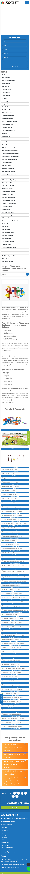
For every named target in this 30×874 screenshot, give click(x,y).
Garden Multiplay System (7, 118)
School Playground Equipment (8, 191)
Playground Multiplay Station (8, 200)
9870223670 (24, 803)
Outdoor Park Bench (6, 238)
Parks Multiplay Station (7, 206)
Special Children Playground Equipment (10, 153)
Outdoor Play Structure (7, 258)
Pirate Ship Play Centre (7, 244)
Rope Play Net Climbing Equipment (9, 121)
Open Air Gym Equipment (7, 261)
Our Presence (4, 833)
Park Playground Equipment (8, 241)
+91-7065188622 (13, 803)
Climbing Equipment (6, 144)
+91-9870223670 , (9, 867)
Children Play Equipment (7, 218)
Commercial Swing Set (7, 127)
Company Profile (5, 830)
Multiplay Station (6, 209)
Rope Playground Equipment (8, 80)
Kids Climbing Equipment (7, 139)
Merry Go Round (5, 86)
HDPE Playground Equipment (8, 147)
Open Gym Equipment (6, 165)
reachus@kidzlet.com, (8, 864)
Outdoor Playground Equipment (9, 174)
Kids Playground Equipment (8, 212)
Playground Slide (6, 83)
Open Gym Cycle (5, 226)
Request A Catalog (28, 438)
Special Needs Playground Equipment (10, 156)
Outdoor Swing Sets (6, 136)
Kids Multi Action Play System (8, 109)
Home (6, 21)
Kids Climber (5, 133)
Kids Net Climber (5, 142)
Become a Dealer (1, 699)
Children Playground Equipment (9, 203)
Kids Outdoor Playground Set (8, 255)
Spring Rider (4, 98)
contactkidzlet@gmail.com (18, 864)
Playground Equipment (7, 162)
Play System (4, 74)
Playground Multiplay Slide (8, 124)
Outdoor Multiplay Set (7, 182)
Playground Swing (6, 92)
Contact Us (14, 807)
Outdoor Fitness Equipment (8, 168)
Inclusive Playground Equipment (8, 851)
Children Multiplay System (8, 115)
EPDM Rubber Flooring (7, 215)
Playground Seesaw (6, 89)
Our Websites (4, 837)
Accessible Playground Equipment (9, 159)
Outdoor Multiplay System (7, 112)
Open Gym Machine (6, 229)
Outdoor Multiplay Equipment (8, 197)
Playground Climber (6, 95)
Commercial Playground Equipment (10, 220)
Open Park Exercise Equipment (8, 171)
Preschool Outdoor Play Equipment (9, 247)
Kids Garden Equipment (7, 223)
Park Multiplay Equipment (7, 188)
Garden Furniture (5, 107)
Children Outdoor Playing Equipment (10, 180)
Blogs (3, 839)
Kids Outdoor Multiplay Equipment (9, 177)
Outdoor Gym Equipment (7, 235)
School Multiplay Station (7, 194)
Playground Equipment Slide (8, 130)
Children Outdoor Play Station (8, 185)
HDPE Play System (6, 77)
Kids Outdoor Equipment (7, 253)
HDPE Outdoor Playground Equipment (10, 150)
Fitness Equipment (6, 101)
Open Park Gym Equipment (8, 232)
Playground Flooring (6, 104)
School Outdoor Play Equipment (9, 250)
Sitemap (3, 832)
